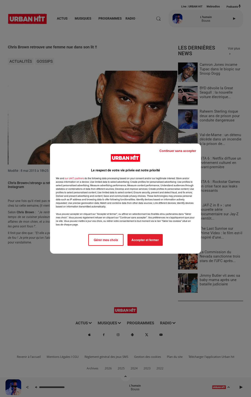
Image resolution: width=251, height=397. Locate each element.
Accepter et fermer (145, 240)
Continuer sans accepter (177, 150)
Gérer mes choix (106, 240)
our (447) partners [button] (74, 178)
